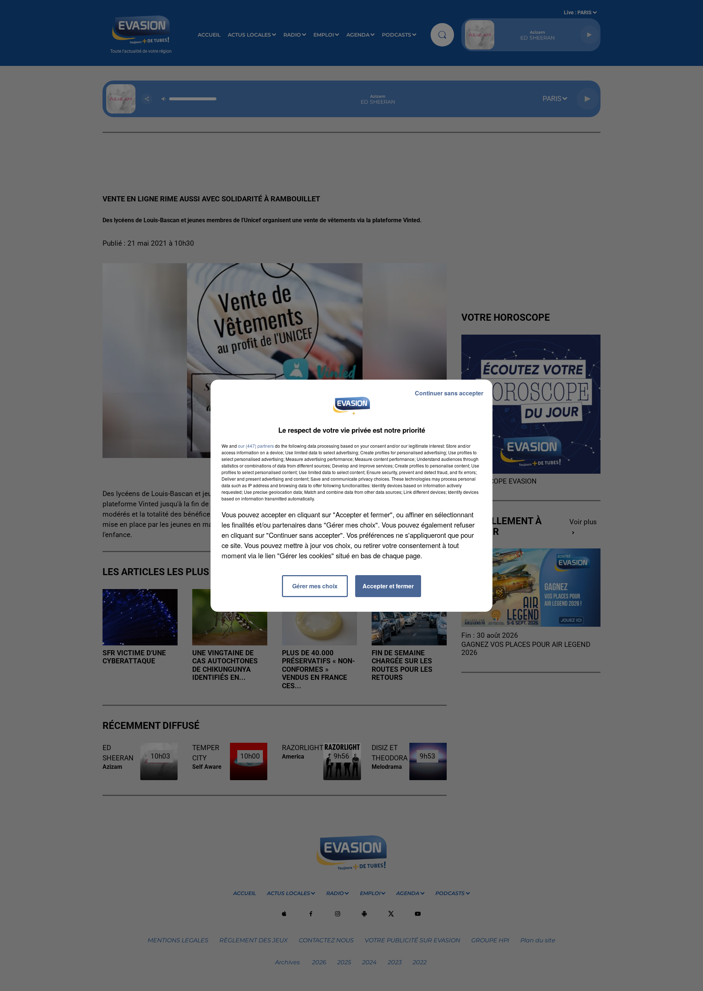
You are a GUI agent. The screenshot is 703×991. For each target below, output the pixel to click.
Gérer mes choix (315, 586)
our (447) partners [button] (256, 446)
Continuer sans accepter (449, 393)
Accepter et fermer (388, 586)
